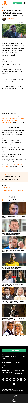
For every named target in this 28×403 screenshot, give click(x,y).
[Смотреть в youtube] (14, 379)
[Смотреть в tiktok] (21, 379)
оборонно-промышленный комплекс (12, 192)
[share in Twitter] (12, 197)
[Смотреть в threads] (25, 379)
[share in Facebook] (9, 197)
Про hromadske (7, 362)
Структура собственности (7, 371)
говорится (10, 59)
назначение (20, 190)
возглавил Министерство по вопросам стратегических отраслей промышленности (13, 120)
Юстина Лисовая (10, 18)
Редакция (5, 365)
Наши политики (19, 370)
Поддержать (18, 3)
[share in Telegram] (14, 197)
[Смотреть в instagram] (7, 379)
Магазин (17, 365)
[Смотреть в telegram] (10, 379)
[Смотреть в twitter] (18, 379)
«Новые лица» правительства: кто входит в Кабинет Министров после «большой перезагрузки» (13, 178)
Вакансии (5, 375)
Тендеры (17, 362)
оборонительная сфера (9, 190)
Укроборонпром (7, 187)
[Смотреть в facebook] (3, 379)
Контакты (5, 367)
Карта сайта (18, 373)
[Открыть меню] (24, 3)
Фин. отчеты (18, 367)
